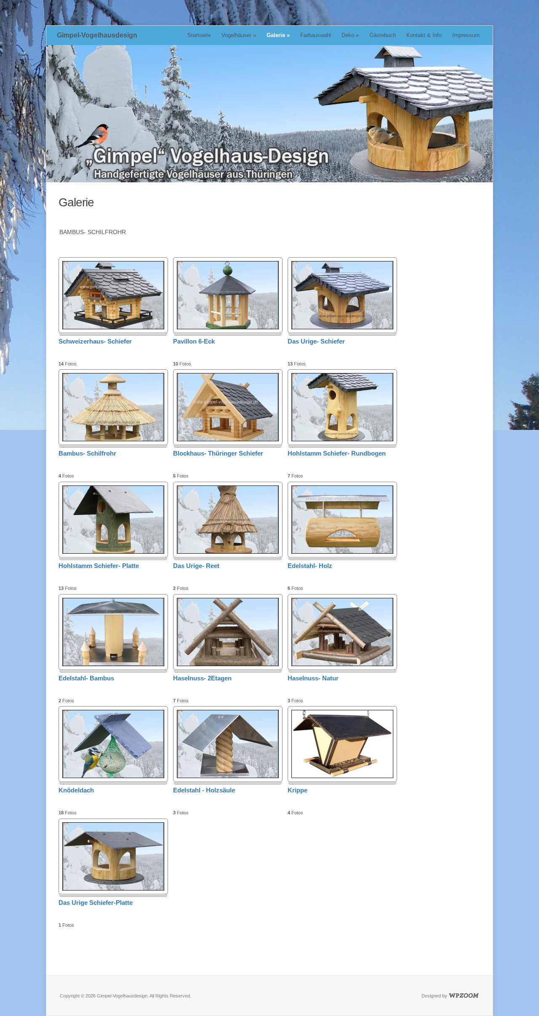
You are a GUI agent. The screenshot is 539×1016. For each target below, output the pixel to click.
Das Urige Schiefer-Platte (96, 902)
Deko (350, 35)
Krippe (297, 790)
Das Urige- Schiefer (316, 341)
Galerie (278, 35)
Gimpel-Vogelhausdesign (97, 35)
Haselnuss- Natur (313, 678)
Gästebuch (382, 35)
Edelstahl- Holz (310, 565)
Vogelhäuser (238, 35)
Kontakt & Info (424, 35)
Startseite (199, 35)
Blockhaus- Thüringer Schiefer (218, 453)
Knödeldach (76, 790)
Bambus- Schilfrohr (87, 453)
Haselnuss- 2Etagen (202, 678)
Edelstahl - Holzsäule (204, 790)
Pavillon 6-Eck (194, 341)
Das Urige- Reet (196, 565)
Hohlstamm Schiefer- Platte (99, 565)
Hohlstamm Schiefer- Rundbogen (337, 453)
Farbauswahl (315, 35)
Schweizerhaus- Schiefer (95, 341)
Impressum (466, 35)
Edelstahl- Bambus (86, 678)
